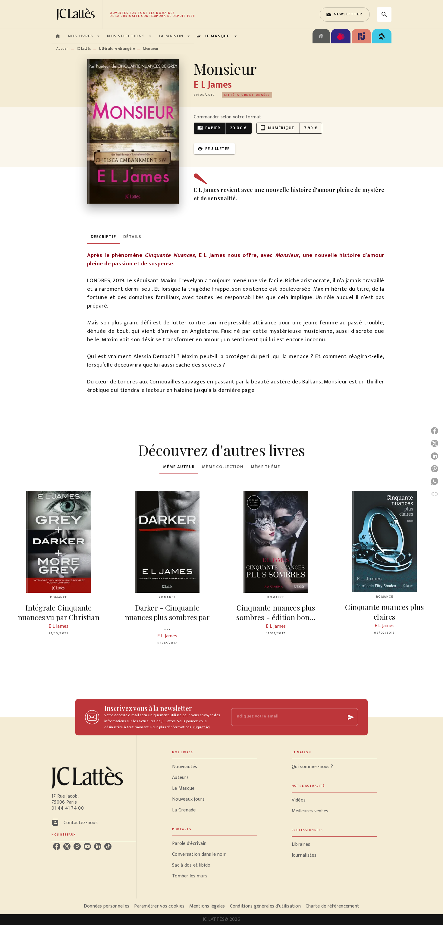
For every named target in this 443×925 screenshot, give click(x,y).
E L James (213, 85)
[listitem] (57, 846)
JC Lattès (84, 48)
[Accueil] (77, 14)
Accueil (62, 48)
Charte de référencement (332, 906)
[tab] (58, 36)
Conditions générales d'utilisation (265, 906)
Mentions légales (207, 906)
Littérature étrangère (117, 48)
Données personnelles (106, 906)
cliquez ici (201, 727)
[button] (345, 14)
